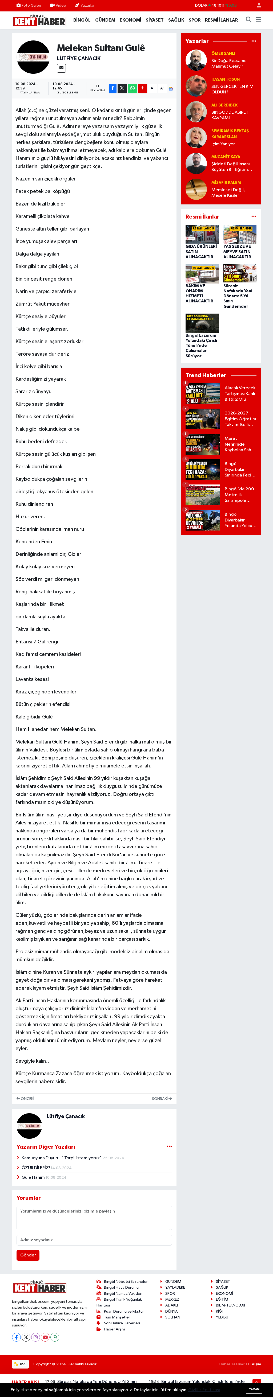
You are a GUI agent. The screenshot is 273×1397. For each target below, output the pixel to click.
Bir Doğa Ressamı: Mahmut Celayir (228, 64)
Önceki (27, 1099)
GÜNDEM (105, 20)
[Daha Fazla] (142, 88)
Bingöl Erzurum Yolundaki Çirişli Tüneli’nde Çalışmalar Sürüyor (201, 345)
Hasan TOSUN (225, 79)
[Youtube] (45, 1337)
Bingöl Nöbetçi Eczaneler (126, 1282)
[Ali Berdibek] (196, 111)
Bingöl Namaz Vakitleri (123, 1294)
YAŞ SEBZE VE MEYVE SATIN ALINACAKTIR (237, 251)
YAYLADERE (175, 1287)
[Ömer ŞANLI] (196, 60)
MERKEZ (172, 1299)
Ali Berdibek (224, 105)
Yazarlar (88, 5)
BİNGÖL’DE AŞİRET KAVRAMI (229, 115)
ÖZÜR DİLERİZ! (36, 1168)
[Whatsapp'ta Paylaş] (132, 88)
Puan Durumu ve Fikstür (124, 1311)
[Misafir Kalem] (196, 189)
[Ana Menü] (258, 20)
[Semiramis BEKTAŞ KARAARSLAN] (196, 137)
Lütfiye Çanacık (79, 58)
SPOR (194, 20)
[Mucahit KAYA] (196, 163)
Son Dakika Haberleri (122, 1323)
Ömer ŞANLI (223, 54)
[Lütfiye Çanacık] (33, 57)
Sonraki (160, 1099)
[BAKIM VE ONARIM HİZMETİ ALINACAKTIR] (202, 273)
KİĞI (219, 1311)
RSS (22, 1364)
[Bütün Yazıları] (169, 1146)
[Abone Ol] (170, 88)
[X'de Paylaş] (122, 88)
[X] (26, 1337)
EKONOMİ (130, 20)
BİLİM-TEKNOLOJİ (230, 1305)
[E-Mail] (61, 68)
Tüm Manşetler (117, 1317)
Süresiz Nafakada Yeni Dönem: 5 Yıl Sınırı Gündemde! (237, 296)
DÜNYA (171, 1311)
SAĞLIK (176, 20)
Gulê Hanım (34, 1177)
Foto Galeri (31, 5)
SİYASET (155, 20)
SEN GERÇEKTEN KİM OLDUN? (232, 89)
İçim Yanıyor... (224, 144)
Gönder (28, 1255)
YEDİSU (222, 1317)
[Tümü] (253, 41)
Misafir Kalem (226, 183)
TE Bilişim (253, 1364)
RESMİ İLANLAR (221, 20)
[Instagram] (35, 1337)
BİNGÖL (82, 20)
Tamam (254, 1389)
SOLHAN (172, 1317)
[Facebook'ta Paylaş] (113, 88)
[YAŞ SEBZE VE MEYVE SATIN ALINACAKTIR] (240, 234)
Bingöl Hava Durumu (121, 1287)
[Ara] (249, 20)
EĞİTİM (222, 1299)
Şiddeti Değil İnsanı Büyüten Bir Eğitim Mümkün (230, 167)
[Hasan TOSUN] (196, 86)
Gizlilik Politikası (204, 1390)
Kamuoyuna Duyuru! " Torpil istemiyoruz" (62, 1158)
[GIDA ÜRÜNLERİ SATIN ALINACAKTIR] (202, 234)
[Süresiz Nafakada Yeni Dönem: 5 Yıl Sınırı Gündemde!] (240, 273)
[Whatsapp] (54, 1337)
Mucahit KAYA (225, 157)
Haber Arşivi (114, 1329)
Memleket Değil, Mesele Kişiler (228, 193)
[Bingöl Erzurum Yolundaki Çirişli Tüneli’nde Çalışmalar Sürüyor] (202, 323)
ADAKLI (171, 1305)
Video (61, 5)
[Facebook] (16, 1337)
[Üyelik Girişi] (256, 5)
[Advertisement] (221, 573)
